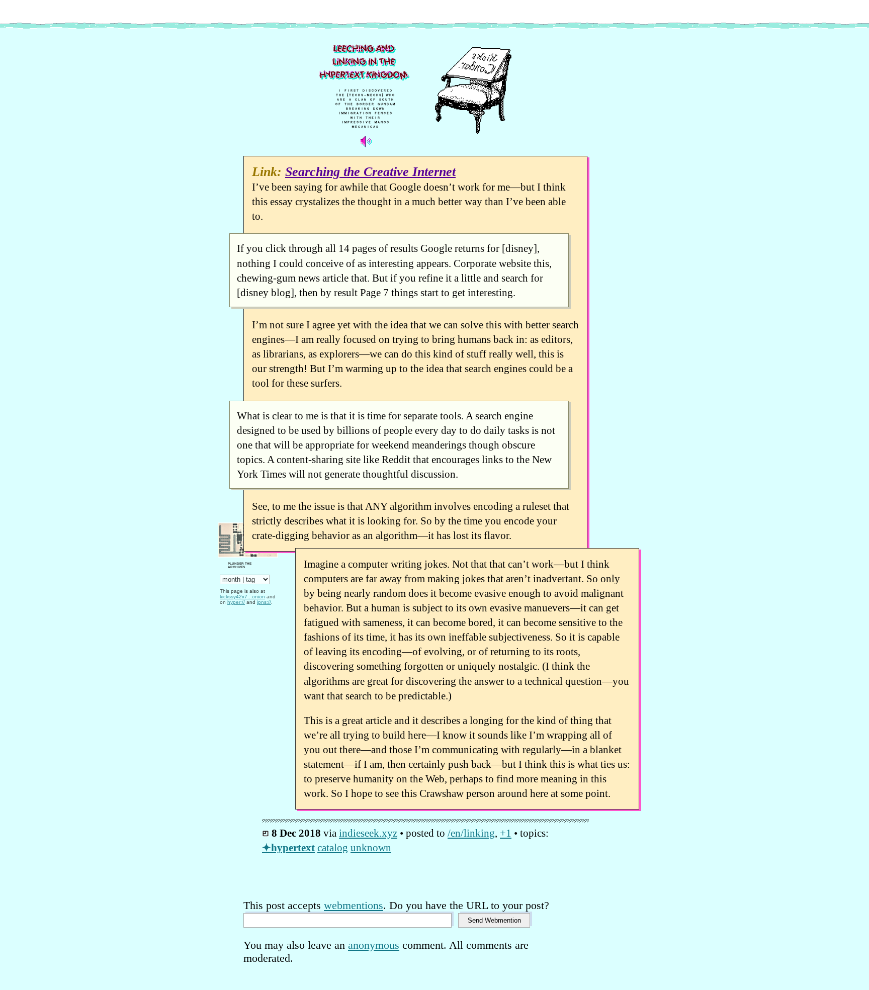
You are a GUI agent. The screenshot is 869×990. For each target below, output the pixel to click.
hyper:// (236, 602)
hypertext (293, 847)
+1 (505, 833)
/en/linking (471, 833)
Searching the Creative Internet (370, 171)
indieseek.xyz (368, 833)
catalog (332, 847)
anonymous (373, 945)
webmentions (353, 905)
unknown (371, 847)
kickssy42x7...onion (242, 596)
